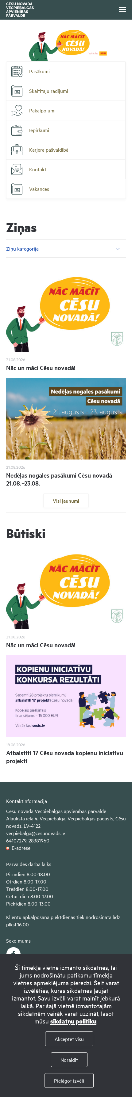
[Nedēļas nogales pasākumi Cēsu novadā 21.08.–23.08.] (66, 419)
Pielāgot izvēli (69, 1080)
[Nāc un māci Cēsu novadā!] (66, 311)
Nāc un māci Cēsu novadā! (41, 368)
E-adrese (19, 847)
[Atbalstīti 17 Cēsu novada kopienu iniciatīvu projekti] (66, 696)
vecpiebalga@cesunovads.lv (35, 833)
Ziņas (21, 227)
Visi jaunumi (66, 500)
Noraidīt (69, 1059)
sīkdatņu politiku (73, 1021)
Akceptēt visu (69, 1038)
